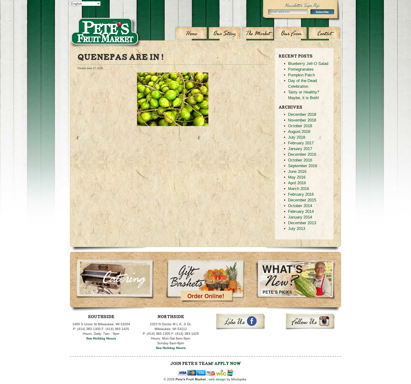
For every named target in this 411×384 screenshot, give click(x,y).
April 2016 (297, 183)
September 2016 (302, 166)
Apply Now (227, 363)
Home (191, 33)
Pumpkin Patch (301, 75)
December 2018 (302, 114)
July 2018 (296, 137)
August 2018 (299, 131)
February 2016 (301, 194)
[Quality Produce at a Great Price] (105, 23)
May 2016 (296, 177)
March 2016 (298, 188)
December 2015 (302, 200)
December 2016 (302, 154)
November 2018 (302, 120)
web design (217, 379)
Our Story (224, 33)
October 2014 (300, 206)
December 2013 (302, 223)
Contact (324, 33)
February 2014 (301, 211)
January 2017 (300, 148)
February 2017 (301, 143)
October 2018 (300, 126)
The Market (258, 33)
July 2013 (296, 228)
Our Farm (291, 33)
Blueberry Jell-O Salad (308, 63)
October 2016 (300, 160)
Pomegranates (301, 69)
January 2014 (300, 217)
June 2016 (297, 171)
